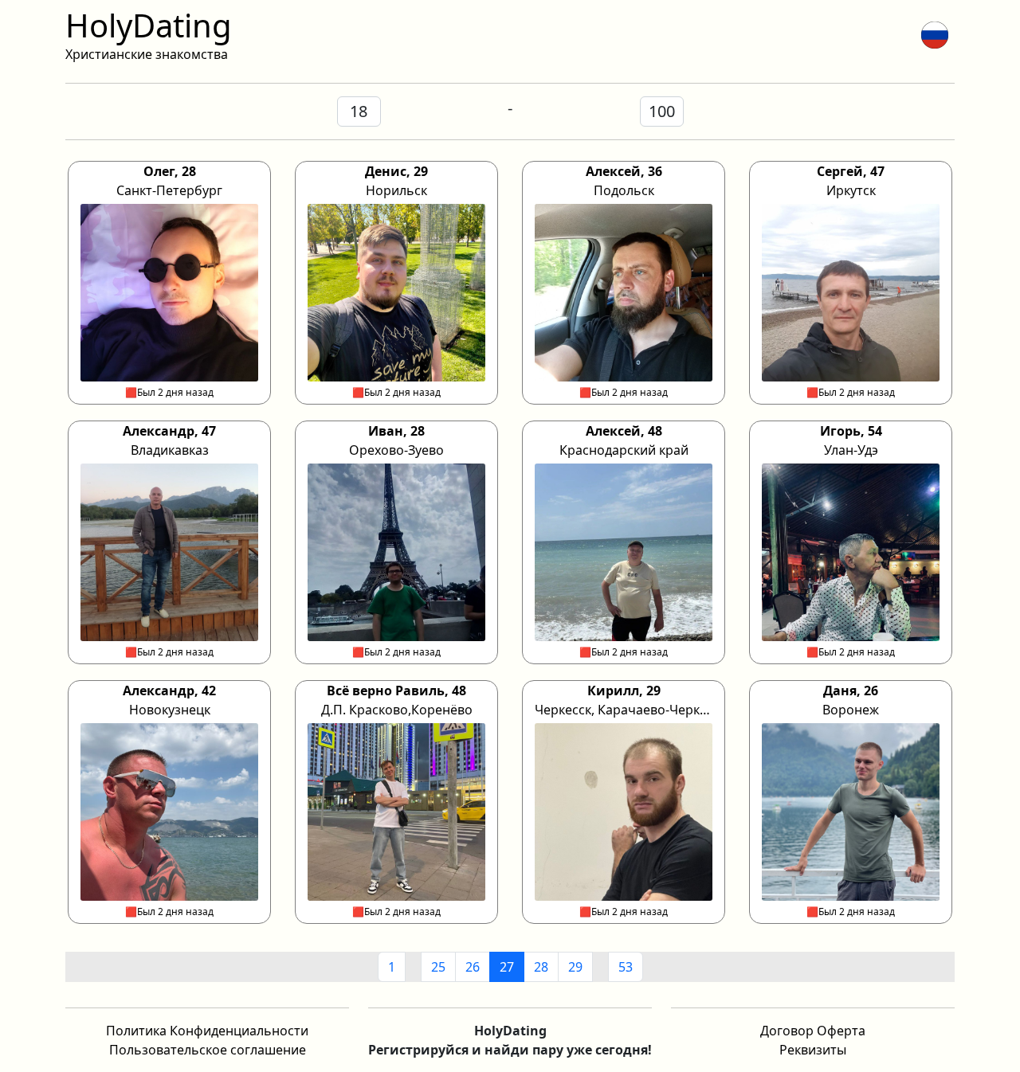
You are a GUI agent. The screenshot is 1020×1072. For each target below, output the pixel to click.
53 (625, 967)
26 (472, 967)
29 (575, 967)
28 (541, 967)
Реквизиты (812, 1049)
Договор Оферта (812, 1030)
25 (438, 967)
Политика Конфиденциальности (207, 1030)
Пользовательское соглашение (207, 1049)
